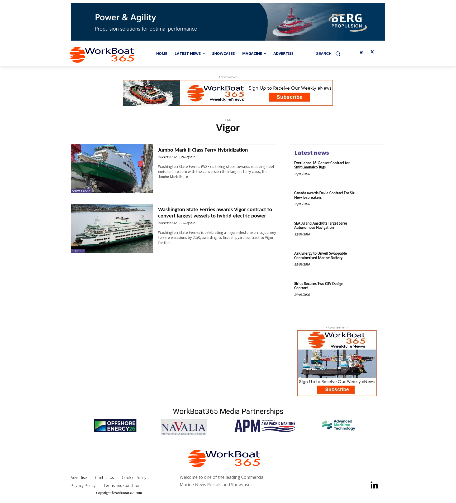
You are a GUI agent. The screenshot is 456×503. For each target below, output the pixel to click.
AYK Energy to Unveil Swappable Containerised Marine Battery (320, 256)
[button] (330, 53)
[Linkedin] (361, 52)
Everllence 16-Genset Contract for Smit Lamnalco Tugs (322, 165)
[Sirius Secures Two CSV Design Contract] (369, 292)
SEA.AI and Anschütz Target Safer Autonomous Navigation (320, 226)
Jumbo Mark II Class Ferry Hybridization (203, 150)
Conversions (81, 191)
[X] (372, 52)
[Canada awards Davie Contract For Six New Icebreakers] (369, 201)
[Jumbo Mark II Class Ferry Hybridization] (112, 169)
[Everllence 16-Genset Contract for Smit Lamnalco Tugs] (369, 171)
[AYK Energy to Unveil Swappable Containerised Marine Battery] (369, 262)
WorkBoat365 (167, 157)
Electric (78, 251)
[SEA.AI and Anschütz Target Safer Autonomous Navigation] (369, 232)
